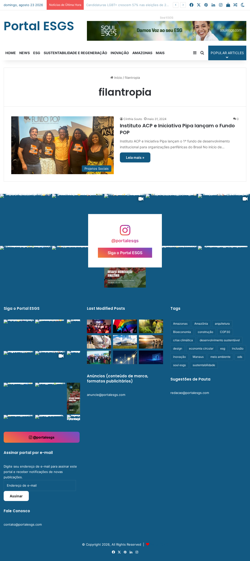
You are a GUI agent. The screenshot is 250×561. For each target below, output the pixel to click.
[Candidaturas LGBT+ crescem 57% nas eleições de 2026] (125, 326)
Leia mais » (135, 157)
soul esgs (179, 365)
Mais (160, 53)
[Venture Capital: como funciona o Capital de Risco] (125, 357)
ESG (36, 53)
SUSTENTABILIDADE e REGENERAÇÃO (75, 53)
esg (222, 348)
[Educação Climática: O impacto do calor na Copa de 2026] (151, 342)
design (177, 348)
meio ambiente (220, 357)
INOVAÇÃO (120, 53)
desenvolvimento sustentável (220, 340)
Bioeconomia (182, 332)
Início (117, 78)
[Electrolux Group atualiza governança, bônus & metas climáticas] (125, 342)
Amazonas (142, 53)
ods (239, 357)
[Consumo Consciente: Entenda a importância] (151, 326)
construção (205, 332)
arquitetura (222, 323)
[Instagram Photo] (26, 220)
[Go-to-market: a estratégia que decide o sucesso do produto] (151, 357)
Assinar (16, 496)
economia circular (201, 348)
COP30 (225, 332)
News (24, 53)
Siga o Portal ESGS (125, 252)
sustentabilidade (204, 365)
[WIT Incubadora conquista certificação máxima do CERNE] (99, 357)
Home (10, 53)
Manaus (198, 357)
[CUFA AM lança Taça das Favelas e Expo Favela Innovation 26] (99, 326)
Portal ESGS (159, 544)
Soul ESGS (166, 17)
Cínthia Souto (133, 119)
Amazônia (201, 323)
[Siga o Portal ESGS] (125, 232)
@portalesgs (43, 437)
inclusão (237, 348)
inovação (179, 357)
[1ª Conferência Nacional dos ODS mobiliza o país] (99, 342)
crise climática (183, 340)
